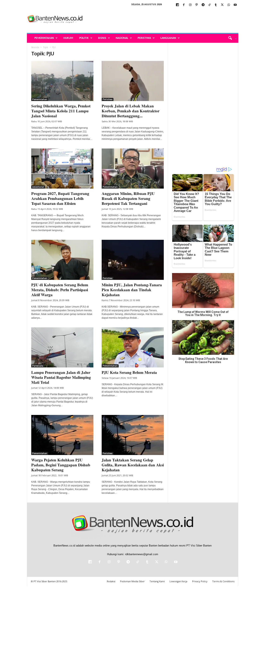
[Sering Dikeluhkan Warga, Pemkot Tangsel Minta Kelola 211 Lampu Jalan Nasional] (62, 81)
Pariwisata (37, 365)
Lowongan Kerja (178, 581)
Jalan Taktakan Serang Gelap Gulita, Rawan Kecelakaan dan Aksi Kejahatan (133, 465)
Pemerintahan (44, 38)
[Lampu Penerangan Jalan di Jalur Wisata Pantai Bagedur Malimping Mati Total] (62, 347)
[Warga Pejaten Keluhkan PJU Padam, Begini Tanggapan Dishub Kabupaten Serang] (62, 435)
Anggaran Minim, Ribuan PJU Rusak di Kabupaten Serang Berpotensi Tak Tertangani (128, 198)
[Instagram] (190, 5)
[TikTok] (209, 5)
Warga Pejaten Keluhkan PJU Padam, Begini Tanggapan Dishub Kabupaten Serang (60, 465)
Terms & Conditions (223, 581)
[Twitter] (222, 5)
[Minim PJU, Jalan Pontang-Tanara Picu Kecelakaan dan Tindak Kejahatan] (133, 260)
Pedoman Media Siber (132, 581)
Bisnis (102, 38)
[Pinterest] (196, 5)
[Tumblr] (215, 5)
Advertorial (38, 186)
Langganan (168, 38)
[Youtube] (235, 5)
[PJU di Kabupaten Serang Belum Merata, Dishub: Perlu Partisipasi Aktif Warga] (62, 260)
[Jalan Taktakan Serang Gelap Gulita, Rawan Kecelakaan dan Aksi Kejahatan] (133, 435)
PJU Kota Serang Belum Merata (129, 372)
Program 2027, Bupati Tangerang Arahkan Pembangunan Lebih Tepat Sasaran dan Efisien (60, 198)
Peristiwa (144, 38)
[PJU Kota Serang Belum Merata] (133, 347)
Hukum (68, 38)
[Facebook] (183, 5)
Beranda (35, 47)
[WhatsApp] (228, 5)
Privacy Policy (199, 581)
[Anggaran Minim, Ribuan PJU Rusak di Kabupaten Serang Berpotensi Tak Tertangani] (133, 168)
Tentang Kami (157, 581)
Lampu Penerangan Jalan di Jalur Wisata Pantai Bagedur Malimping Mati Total (61, 377)
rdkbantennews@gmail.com (141, 554)
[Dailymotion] (177, 5)
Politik (84, 38)
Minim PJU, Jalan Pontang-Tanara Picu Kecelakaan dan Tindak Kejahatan (132, 289)
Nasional (122, 38)
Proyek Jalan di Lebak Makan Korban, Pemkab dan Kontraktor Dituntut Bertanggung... (130, 111)
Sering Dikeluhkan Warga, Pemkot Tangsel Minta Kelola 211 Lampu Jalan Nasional (60, 111)
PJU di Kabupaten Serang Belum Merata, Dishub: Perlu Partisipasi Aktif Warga (59, 289)
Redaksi (111, 581)
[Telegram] (203, 5)
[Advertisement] (163, 19)
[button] (230, 38)
